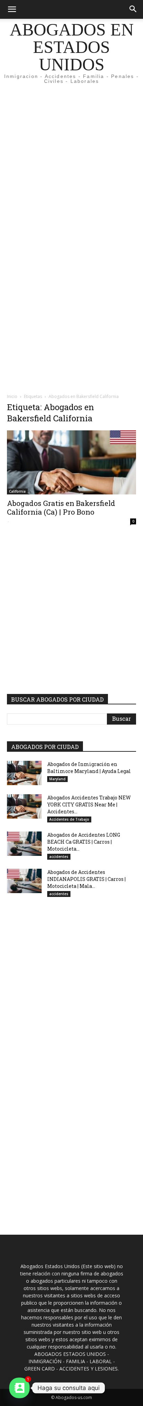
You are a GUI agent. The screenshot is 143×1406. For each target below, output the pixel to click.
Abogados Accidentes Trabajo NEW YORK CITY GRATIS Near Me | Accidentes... (89, 804)
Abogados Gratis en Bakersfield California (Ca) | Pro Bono (61, 507)
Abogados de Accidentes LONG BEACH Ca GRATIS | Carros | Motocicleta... (83, 841)
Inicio (12, 396)
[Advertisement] (71, 163)
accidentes (58, 856)
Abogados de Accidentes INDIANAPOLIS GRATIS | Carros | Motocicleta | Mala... (86, 879)
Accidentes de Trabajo (69, 819)
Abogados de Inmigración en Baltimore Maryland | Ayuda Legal (89, 767)
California (17, 491)
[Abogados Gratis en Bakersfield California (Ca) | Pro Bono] (71, 462)
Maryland (57, 778)
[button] (12, 9)
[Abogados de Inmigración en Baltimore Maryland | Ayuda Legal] (24, 773)
